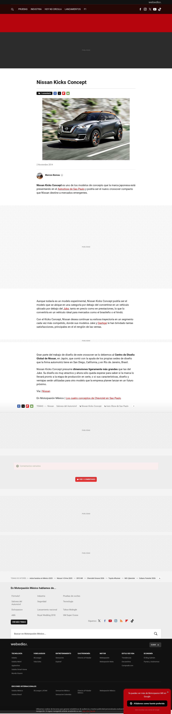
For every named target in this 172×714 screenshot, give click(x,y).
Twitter (150, 9)
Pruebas (23, 9)
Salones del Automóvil (66, 406)
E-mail (68, 93)
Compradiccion (127, 666)
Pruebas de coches (71, 596)
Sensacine (60, 658)
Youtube (154, 9)
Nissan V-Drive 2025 (65, 578)
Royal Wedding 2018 (46, 615)
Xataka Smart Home (19, 669)
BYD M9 (80, 578)
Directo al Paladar (84, 658)
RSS (121, 620)
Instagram (145, 9)
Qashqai (102, 323)
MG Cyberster (130, 578)
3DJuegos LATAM (40, 691)
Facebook (140, 9)
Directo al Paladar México (84, 692)
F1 (85, 9)
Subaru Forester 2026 (147, 578)
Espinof (58, 662)
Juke (66, 308)
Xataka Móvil (16, 662)
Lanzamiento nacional (47, 609)
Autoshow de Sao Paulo (71, 189)
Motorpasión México (107, 691)
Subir (153, 645)
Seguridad (41, 601)
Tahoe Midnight (70, 609)
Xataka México (17, 691)
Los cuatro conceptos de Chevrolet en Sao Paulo (93, 398)
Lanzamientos (73, 9)
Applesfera (16, 666)
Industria (36, 9)
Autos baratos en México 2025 (41, 578)
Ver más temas (19, 622)
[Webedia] (155, 2)
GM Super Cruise (70, 615)
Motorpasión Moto (107, 662)
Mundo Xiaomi (17, 673)
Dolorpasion (17, 609)
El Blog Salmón (149, 658)
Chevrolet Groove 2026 (96, 578)
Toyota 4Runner (114, 578)
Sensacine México (63, 691)
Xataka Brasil (17, 694)
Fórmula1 (16, 596)
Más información (88, 711)
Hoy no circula (53, 9)
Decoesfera (126, 662)
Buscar (155, 633)
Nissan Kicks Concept (91, 406)
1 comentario (46, 93)
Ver (87, 479)
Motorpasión (104, 658)
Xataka (14, 658)
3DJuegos (37, 658)
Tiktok (159, 9)
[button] (53, 175)
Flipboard (63, 93)
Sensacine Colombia (63, 694)
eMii (13, 615)
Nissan (46, 391)
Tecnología (68, 601)
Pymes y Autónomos (151, 662)
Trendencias (126, 658)
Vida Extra (37, 662)
